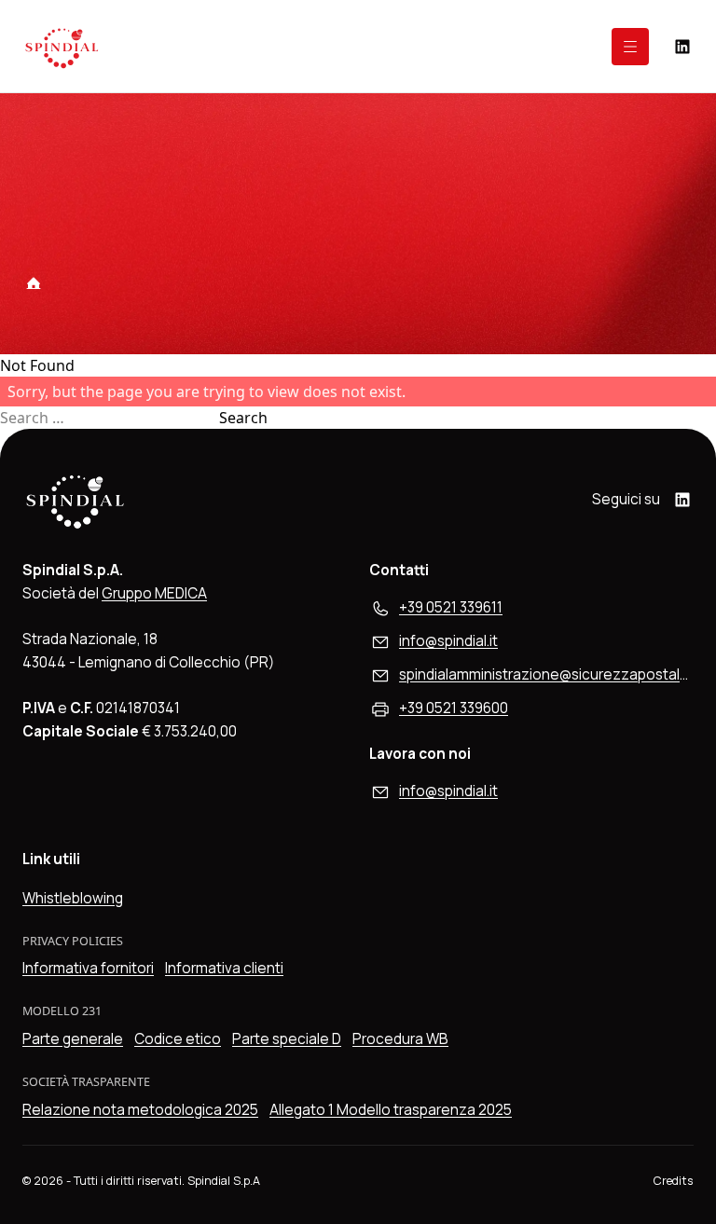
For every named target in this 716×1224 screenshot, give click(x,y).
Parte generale (72, 1039)
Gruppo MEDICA (154, 593)
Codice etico (177, 1039)
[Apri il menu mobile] (630, 46)
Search (243, 417)
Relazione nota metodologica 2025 (140, 1110)
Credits (674, 1181)
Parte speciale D (286, 1039)
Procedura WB (400, 1039)
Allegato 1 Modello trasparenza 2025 (390, 1110)
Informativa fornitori (88, 968)
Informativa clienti (224, 968)
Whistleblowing (72, 898)
